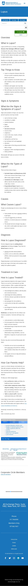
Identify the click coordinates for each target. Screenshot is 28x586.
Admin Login (14, 548)
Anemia (8, 430)
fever (6, 124)
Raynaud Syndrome (11, 431)
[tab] (23, 422)
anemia (19, 141)
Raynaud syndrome (10, 128)
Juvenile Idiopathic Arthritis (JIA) (14, 425)
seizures (7, 149)
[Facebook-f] (5, 558)
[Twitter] (10, 558)
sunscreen (10, 347)
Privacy (14, 542)
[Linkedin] (18, 558)
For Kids (14, 20)
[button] (6, 474)
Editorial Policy (6, 448)
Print (3, 439)
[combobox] (13, 23)
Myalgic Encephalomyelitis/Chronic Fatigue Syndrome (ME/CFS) (14, 427)
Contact (14, 545)
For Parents (5, 20)
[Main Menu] (24, 3)
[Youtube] (22, 558)
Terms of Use (14, 539)
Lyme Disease (9, 434)
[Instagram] (14, 558)
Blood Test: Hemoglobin (12, 433)
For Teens (22, 20)
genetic (20, 213)
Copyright (15, 450)
